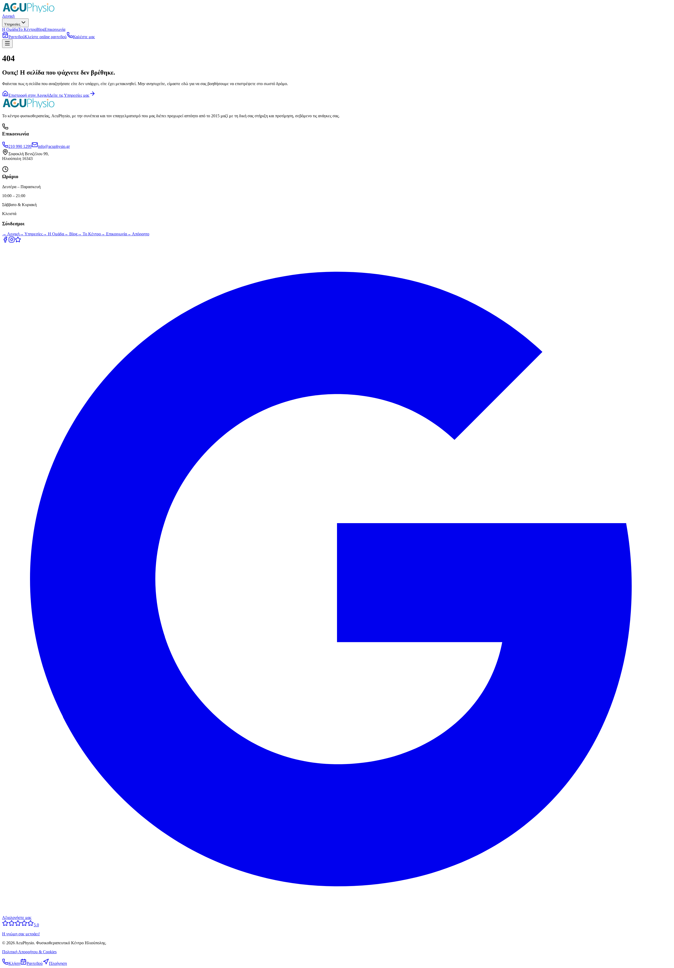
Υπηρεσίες (12, 24)
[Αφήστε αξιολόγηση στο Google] (18, 241)
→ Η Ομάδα (53, 234)
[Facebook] (5, 241)
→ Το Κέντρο (89, 234)
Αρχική (8, 16)
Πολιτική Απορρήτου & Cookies (29, 952)
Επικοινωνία (54, 29)
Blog (40, 29)
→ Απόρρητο (138, 234)
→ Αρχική (10, 234)
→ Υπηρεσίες (31, 234)
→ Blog (70, 234)
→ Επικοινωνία (114, 234)
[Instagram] (11, 241)
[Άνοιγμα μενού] (7, 43)
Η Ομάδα (10, 29)
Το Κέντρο (27, 29)
